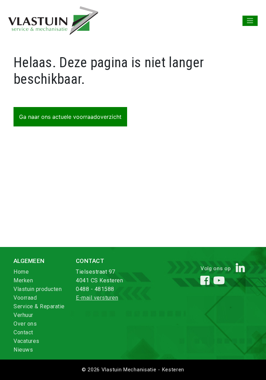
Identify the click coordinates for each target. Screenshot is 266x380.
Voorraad (25, 297)
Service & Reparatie (39, 306)
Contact (23, 332)
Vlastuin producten (38, 289)
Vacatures (26, 341)
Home (21, 271)
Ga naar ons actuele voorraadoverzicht (70, 116)
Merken (23, 280)
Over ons (25, 323)
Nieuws (23, 349)
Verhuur (23, 315)
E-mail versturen (97, 297)
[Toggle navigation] (250, 21)
